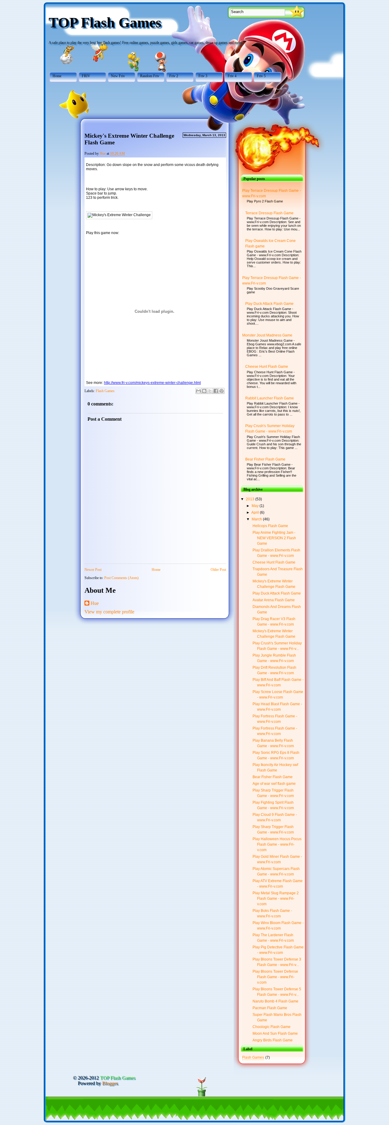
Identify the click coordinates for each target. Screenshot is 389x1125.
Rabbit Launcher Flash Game (269, 398)
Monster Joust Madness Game (267, 335)
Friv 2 (173, 76)
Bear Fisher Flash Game (265, 459)
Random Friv (149, 76)
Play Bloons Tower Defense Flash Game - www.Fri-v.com (275, 977)
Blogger (109, 1083)
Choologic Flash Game (272, 1027)
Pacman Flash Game (270, 1008)
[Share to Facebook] (216, 391)
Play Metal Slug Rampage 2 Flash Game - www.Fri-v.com (276, 898)
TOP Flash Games (105, 22)
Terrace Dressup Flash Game (269, 213)
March (257, 519)
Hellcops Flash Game (270, 526)
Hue (95, 603)
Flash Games (105, 391)
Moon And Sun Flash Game (275, 1033)
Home (57, 76)
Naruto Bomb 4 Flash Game (275, 1001)
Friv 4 (232, 76)
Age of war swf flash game (274, 784)
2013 (250, 499)
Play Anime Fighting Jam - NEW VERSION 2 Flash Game (274, 538)
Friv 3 (202, 76)
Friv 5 (261, 76)
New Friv (118, 76)
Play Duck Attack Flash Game (269, 304)
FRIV (86, 76)
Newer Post (93, 570)
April (255, 512)
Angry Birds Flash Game (273, 1040)
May (256, 506)
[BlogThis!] (204, 391)
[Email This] (198, 391)
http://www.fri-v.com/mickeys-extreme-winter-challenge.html (152, 383)
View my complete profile (109, 611)
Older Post (218, 570)
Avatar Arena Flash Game (274, 600)
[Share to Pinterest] (222, 391)
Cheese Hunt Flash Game (266, 366)
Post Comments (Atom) (121, 578)
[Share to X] (210, 391)
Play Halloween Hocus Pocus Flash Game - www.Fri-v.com (277, 844)
